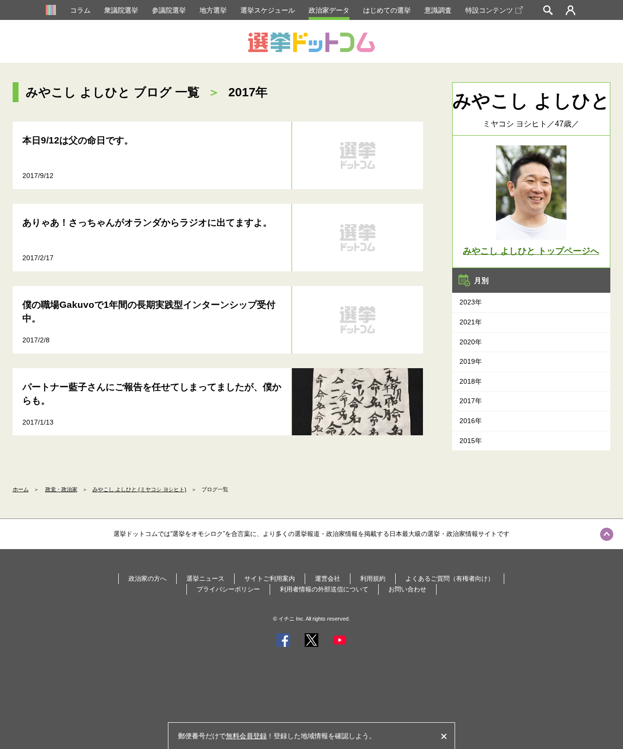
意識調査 (438, 10)
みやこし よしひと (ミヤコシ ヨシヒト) (139, 489)
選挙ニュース (205, 578)
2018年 (470, 381)
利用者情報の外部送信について (324, 589)
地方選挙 (213, 10)
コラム (80, 10)
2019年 (470, 361)
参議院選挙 (169, 10)
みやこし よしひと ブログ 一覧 (113, 92)
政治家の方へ (147, 578)
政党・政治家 (61, 489)
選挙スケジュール (267, 10)
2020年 (470, 342)
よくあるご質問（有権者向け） (449, 578)
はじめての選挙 (387, 10)
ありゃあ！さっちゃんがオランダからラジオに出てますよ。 (147, 222)
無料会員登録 (246, 736)
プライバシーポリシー (228, 589)
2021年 (470, 322)
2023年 (470, 302)
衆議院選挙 (121, 10)
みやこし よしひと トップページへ (531, 251)
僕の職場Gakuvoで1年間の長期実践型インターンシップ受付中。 (148, 312)
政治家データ (329, 10)
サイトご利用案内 (269, 578)
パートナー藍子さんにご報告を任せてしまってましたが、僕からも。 (151, 394)
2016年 (470, 421)
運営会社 (327, 578)
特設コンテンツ (489, 10)
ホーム (21, 489)
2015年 (470, 441)
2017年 (470, 401)
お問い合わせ (407, 589)
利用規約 (372, 578)
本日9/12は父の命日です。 (77, 140)
